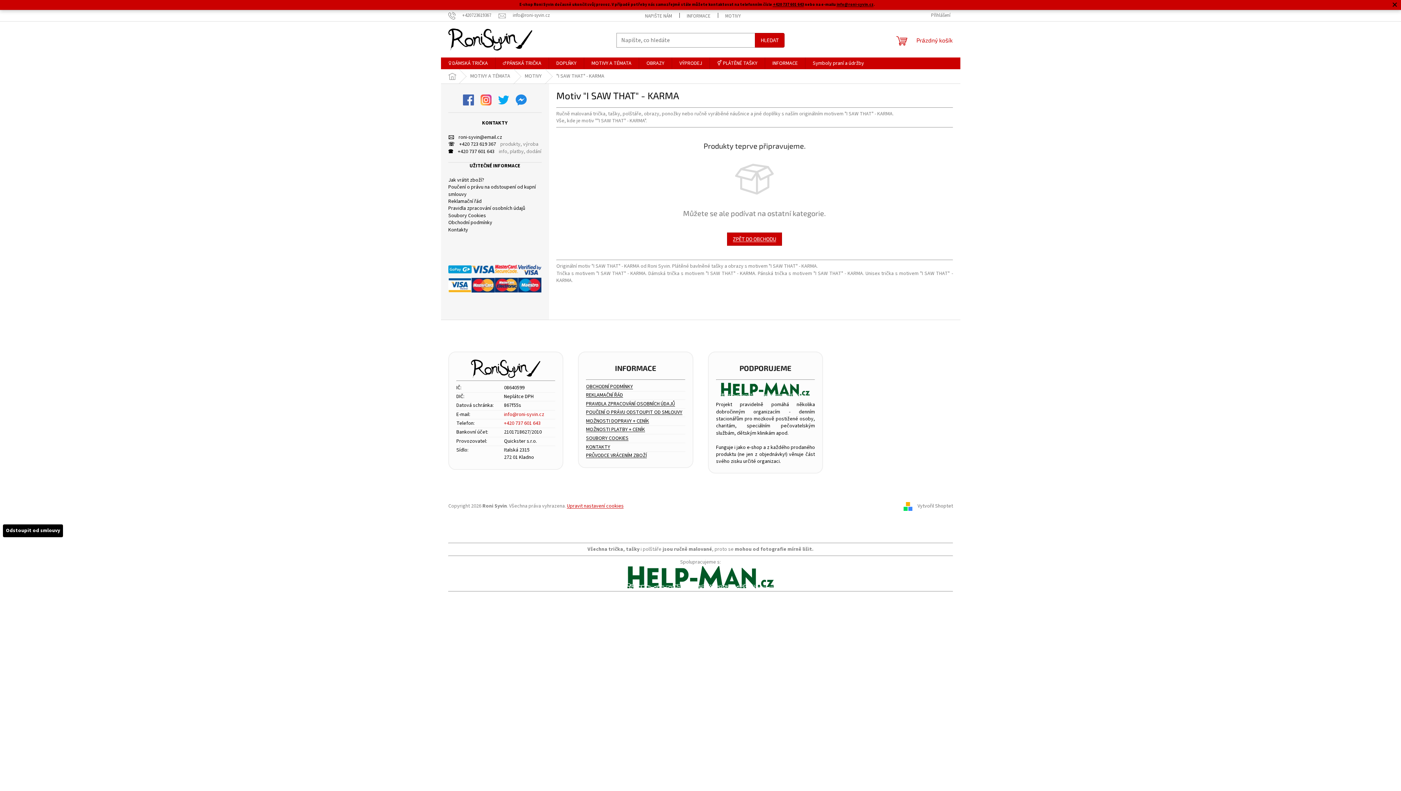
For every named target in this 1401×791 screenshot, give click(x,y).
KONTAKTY (598, 447)
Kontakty (458, 230)
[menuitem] (468, 63)
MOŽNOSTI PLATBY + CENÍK (615, 429)
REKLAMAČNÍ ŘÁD (604, 395)
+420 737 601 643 (788, 4)
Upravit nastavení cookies (595, 506)
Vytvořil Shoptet (935, 506)
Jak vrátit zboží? (466, 180)
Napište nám (658, 16)
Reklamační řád (465, 201)
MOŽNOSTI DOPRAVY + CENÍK (617, 421)
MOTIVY (733, 16)
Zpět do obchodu (754, 239)
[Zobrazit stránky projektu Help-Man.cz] (765, 389)
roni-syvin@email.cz (475, 137)
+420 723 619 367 (472, 144)
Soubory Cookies (467, 215)
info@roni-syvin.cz (855, 4)
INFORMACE (699, 16)
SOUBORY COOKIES (607, 438)
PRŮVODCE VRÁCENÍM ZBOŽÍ (616, 455)
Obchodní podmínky (470, 222)
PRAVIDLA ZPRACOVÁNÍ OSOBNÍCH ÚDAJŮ (630, 404)
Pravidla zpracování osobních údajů (486, 208)
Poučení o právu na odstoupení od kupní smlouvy (492, 191)
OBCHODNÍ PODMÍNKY (609, 386)
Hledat (770, 40)
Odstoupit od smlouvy (33, 530)
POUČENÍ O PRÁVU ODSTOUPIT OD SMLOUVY (634, 412)
